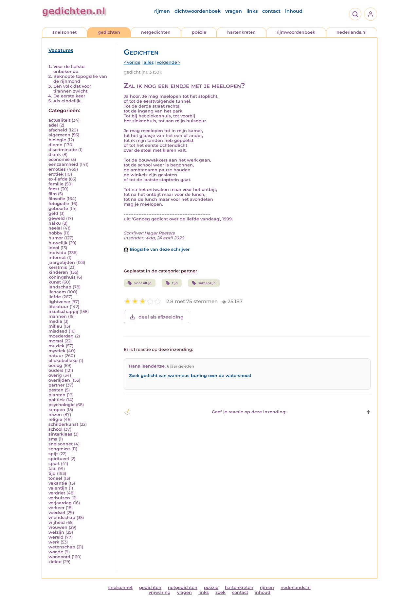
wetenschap (61, 546)
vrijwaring (160, 592)
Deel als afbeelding (161, 317)
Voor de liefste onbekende (68, 69)
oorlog (55, 365)
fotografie (58, 203)
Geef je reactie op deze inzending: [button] (249, 411)
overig (55, 375)
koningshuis (62, 277)
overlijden (59, 380)
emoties (57, 169)
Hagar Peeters (159, 233)
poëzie (199, 32)
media (55, 321)
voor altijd (143, 283)
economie (59, 159)
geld (53, 213)
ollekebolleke (63, 360)
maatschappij (63, 311)
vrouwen (57, 527)
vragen (233, 11)
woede (55, 551)
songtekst (59, 448)
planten (56, 394)
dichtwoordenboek (197, 11)
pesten (56, 390)
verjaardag (60, 502)
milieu (55, 326)
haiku (54, 223)
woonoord (59, 556)
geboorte (58, 208)
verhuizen (59, 497)
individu (57, 252)
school (55, 429)
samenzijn (207, 283)
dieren (55, 144)
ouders (56, 370)
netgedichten (156, 32)
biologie (57, 139)
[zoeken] (355, 14)
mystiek (56, 350)
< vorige (132, 62)
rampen (56, 409)
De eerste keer (69, 96)
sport (54, 463)
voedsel (56, 512)
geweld (56, 218)
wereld (56, 537)
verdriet (56, 493)
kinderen (58, 272)
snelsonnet (64, 32)
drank (54, 154)
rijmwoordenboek (296, 32)
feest (53, 188)
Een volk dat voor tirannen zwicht (72, 89)
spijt (53, 453)
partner (56, 385)
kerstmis (57, 267)
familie (56, 183)
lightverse (59, 301)
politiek (56, 399)
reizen (55, 414)
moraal (55, 340)
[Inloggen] (370, 14)
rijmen (162, 11)
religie (55, 419)
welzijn (56, 532)
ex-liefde (57, 179)
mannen (57, 316)
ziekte (55, 561)
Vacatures (60, 50)
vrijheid (56, 522)
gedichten (109, 32)
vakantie (57, 483)
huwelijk (57, 242)
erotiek (56, 174)
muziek (56, 345)
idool (53, 247)
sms (52, 439)
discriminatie (62, 149)
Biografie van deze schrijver (159, 249)
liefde (54, 296)
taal (52, 468)
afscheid (57, 130)
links (252, 11)
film (52, 193)
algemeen (59, 134)
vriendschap (61, 517)
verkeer (56, 507)
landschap (59, 287)
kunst (54, 282)
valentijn (57, 488)
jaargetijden (61, 262)
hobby (55, 233)
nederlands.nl (352, 32)
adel (53, 125)
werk (53, 542)
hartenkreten (241, 32)
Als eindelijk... (68, 100)
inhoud (293, 11)
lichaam (57, 291)
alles (149, 62)
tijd (52, 473)
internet (57, 257)
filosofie (56, 198)
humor (55, 237)
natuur (55, 355)
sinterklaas (60, 434)
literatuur (58, 306)
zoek (220, 592)
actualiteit (59, 120)
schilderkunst (63, 424)
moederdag (61, 336)
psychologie (61, 404)
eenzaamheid (63, 164)
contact (271, 11)
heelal (55, 228)
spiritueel (58, 458)
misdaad (57, 331)
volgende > (168, 62)
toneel (55, 478)
